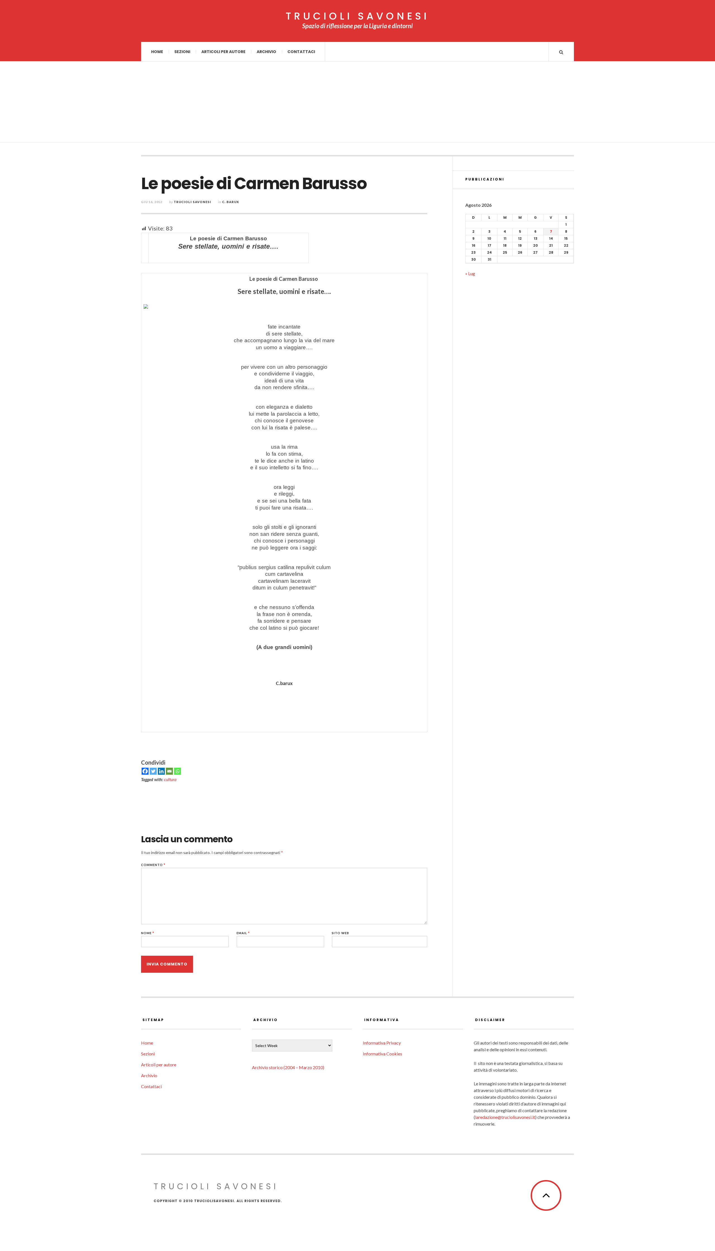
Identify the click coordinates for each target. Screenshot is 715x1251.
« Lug (470, 273)
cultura (170, 779)
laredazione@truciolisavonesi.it (505, 1117)
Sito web (340, 932)
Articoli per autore (223, 51)
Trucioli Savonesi (192, 202)
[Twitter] (153, 771)
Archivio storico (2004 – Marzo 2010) (288, 1067)
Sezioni (182, 51)
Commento (153, 864)
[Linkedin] (161, 771)
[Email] (169, 771)
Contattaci (301, 51)
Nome (147, 932)
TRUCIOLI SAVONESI (357, 16)
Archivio (266, 51)
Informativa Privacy (382, 1042)
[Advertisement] (357, 103)
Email (243, 932)
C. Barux (230, 202)
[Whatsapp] (177, 771)
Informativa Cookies (382, 1053)
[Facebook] (145, 771)
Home (157, 51)
